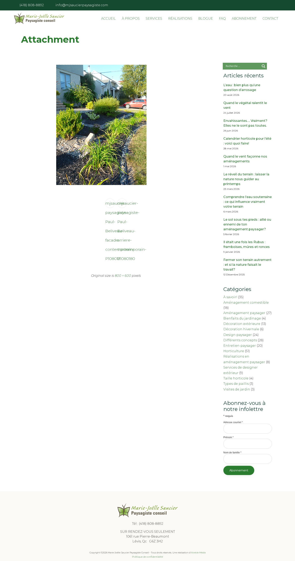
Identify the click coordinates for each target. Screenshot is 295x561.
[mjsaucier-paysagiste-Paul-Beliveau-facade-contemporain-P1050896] (101, 184)
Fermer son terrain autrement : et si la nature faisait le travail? (247, 264)
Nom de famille (232, 452)
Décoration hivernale (241, 329)
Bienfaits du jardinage (242, 318)
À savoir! (230, 297)
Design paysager (237, 335)
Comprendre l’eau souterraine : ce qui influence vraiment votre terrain (247, 201)
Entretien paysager (239, 346)
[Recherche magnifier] (263, 66)
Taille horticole (235, 378)
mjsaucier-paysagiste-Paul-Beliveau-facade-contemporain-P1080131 (110, 204)
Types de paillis (236, 384)
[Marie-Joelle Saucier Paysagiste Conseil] (39, 18)
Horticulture (233, 351)
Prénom (228, 437)
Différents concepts (240, 340)
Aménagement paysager (244, 313)
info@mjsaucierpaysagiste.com (81, 5)
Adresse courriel (233, 422)
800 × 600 (123, 276)
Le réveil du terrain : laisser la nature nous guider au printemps (246, 179)
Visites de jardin (236, 389)
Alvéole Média (198, 552)
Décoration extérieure (241, 324)
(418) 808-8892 (151, 524)
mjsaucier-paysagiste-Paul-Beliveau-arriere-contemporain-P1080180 (122, 204)
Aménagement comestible (246, 302)
